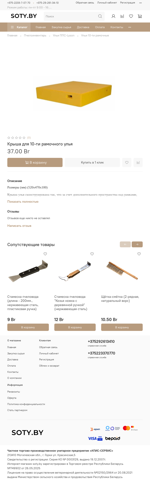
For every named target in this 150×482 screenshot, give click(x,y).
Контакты (116, 27)
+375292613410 (101, 341)
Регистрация (127, 2)
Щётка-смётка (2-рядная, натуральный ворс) (120, 299)
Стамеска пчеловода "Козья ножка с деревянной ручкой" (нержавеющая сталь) (70, 303)
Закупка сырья (61, 27)
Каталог (22, 27)
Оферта (11, 398)
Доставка (83, 27)
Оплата (100, 27)
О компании (14, 378)
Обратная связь (85, 2)
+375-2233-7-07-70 (18, 2)
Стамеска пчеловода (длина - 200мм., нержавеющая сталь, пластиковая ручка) (23, 303)
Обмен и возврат (49, 365)
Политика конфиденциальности (26, 404)
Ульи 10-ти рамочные (95, 35)
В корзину (28, 327)
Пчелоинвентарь (35, 35)
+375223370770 (101, 353)
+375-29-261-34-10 (47, 2)
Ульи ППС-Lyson (63, 35)
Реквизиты (13, 391)
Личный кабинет (107, 2)
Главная (41, 27)
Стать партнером (17, 410)
